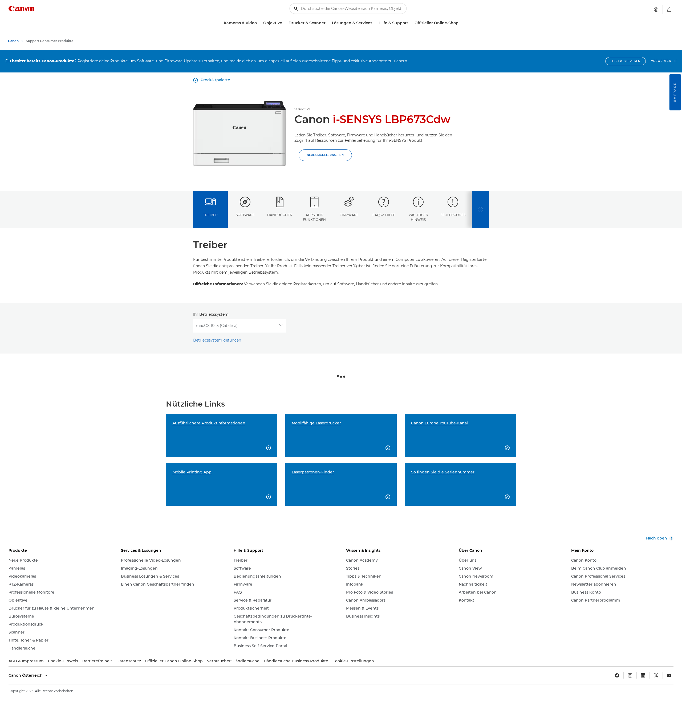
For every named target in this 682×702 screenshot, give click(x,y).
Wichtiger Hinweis (418, 217)
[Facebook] (617, 675)
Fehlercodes (452, 215)
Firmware (349, 215)
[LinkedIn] (643, 675)
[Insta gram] (630, 675)
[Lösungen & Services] (374, 23)
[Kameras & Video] (259, 23)
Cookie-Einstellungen (353, 661)
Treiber (210, 215)
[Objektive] (284, 23)
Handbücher (279, 215)
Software (245, 215)
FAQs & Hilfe (383, 215)
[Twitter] (656, 675)
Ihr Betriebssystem (211, 314)
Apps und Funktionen (314, 217)
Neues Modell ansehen (325, 155)
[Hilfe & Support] (410, 23)
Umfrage (675, 92)
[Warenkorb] (669, 9)
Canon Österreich (26, 675)
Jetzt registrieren (625, 61)
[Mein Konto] (656, 9)
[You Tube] (669, 675)
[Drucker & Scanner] (328, 23)
